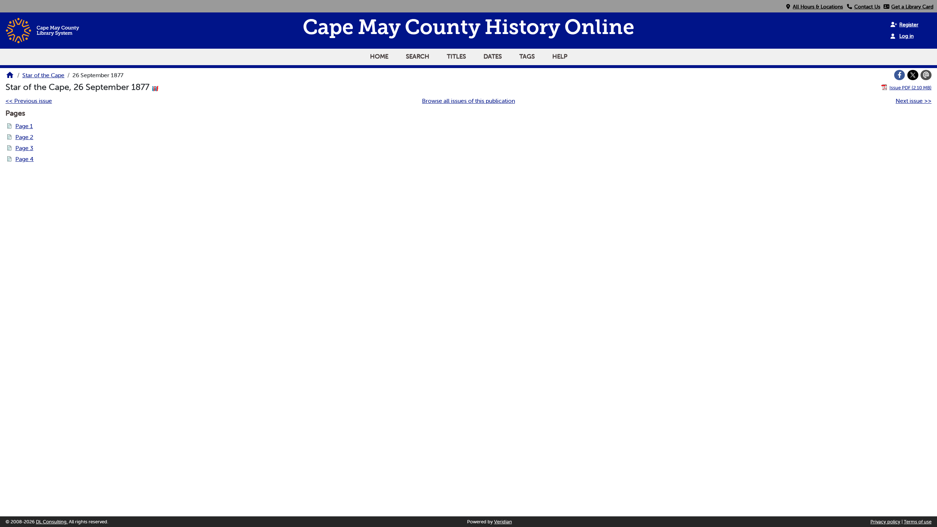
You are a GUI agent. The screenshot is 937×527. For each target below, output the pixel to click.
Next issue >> (914, 100)
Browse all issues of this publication (468, 100)
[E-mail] (926, 75)
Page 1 (24, 126)
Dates (493, 56)
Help (559, 56)
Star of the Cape (43, 75)
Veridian (503, 522)
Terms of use (918, 522)
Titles (456, 56)
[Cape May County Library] (9, 77)
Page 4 (24, 158)
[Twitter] (912, 75)
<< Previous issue (28, 100)
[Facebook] (899, 75)
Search (417, 56)
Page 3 (24, 148)
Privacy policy (885, 522)
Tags (527, 56)
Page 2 (24, 137)
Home (379, 56)
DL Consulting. (52, 522)
